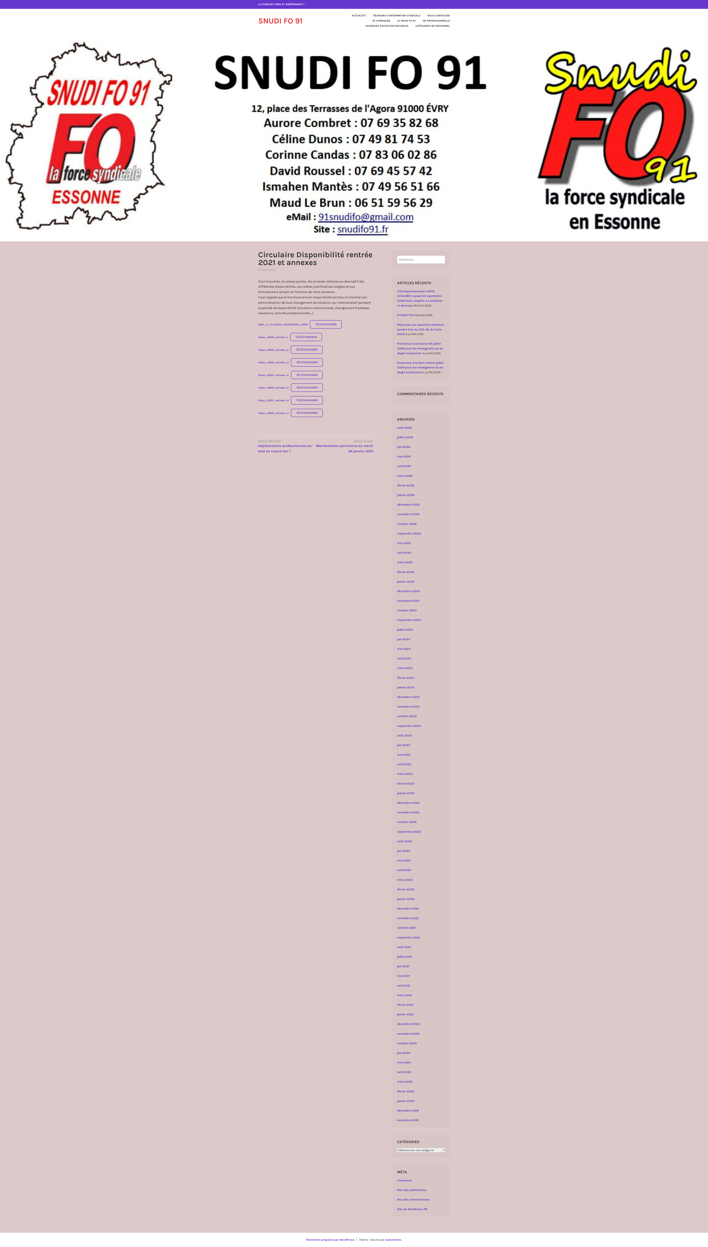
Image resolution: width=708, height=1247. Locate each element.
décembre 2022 (408, 802)
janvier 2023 (405, 793)
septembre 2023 (409, 726)
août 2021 (404, 947)
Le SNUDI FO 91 (406, 20)
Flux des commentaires (413, 1199)
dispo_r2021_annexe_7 (273, 412)
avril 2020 (404, 1072)
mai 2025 (404, 543)
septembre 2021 (408, 937)
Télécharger (326, 324)
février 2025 (405, 572)
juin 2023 (403, 745)
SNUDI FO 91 (280, 20)
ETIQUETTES (405, 315)
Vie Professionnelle (436, 20)
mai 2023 (404, 754)
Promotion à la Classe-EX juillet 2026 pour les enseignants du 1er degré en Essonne (420, 348)
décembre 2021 (408, 908)
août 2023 (404, 735)
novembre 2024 (408, 600)
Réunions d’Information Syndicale (396, 15)
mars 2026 (405, 476)
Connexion (404, 1180)
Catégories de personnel (432, 25)
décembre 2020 (408, 1024)
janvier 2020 (406, 1101)
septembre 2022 (409, 831)
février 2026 (405, 485)
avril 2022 (404, 870)
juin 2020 (403, 1053)
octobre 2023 (407, 716)
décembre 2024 (408, 591)
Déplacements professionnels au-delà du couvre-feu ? (285, 446)
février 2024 (405, 678)
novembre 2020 (408, 1033)
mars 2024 (405, 668)
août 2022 (404, 841)
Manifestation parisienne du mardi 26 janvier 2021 (344, 446)
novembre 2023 (408, 706)
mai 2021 (403, 976)
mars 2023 (405, 774)
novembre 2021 (408, 918)
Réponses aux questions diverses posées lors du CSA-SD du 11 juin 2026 (420, 329)
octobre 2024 (407, 610)
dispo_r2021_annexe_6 (273, 400)
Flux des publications (412, 1190)
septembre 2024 (409, 620)
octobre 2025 (407, 524)
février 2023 (405, 783)
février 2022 (405, 889)
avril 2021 (403, 985)
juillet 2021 (404, 956)
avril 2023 (404, 764)
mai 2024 (404, 649)
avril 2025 (404, 552)
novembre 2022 (408, 812)
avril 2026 (404, 466)
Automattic (393, 1239)
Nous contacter (438, 15)
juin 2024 (403, 639)
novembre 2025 (408, 514)
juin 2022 (403, 851)
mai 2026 (404, 456)
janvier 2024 (405, 687)
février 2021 (405, 1004)
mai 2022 (404, 860)
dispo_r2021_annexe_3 (273, 362)
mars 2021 (404, 995)
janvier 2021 (405, 1014)
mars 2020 (405, 1081)
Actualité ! (359, 15)
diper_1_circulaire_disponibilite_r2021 (283, 324)
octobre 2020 (407, 1043)
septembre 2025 (409, 533)
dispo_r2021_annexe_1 (273, 337)
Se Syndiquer (381, 20)
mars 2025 (405, 562)
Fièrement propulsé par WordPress (330, 1239)
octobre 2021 (406, 927)
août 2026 (404, 427)
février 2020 (405, 1091)
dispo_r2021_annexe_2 (273, 349)
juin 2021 (403, 966)
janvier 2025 (405, 581)
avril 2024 (404, 658)
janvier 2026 (405, 495)
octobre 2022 (407, 822)
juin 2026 (403, 447)
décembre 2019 (408, 1110)
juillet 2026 (405, 437)
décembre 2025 (408, 504)
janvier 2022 (405, 899)
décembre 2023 (408, 697)
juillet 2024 (405, 629)
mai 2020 (404, 1062)
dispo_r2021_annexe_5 (273, 387)
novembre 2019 (408, 1120)
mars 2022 (405, 880)
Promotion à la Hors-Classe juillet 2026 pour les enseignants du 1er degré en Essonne (420, 367)
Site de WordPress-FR (412, 1209)
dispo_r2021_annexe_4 (273, 375)
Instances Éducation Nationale (386, 25)
